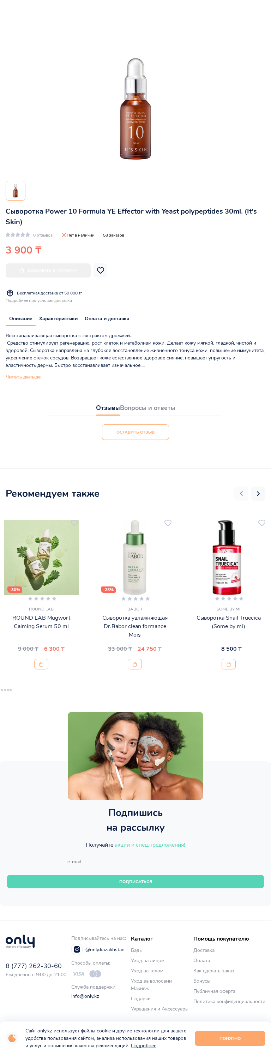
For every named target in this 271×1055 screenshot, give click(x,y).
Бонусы (201, 981)
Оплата (201, 960)
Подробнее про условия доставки (39, 300)
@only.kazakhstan (105, 949)
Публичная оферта (214, 991)
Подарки (141, 998)
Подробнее (143, 1045)
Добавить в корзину (52, 270)
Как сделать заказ (213, 970)
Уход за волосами (151, 981)
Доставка (204, 950)
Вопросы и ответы (147, 408)
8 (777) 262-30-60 (34, 966)
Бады (137, 950)
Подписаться (135, 881)
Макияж (140, 988)
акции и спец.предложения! (150, 845)
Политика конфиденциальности (229, 1001)
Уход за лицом (147, 960)
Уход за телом (147, 970)
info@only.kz (85, 996)
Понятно (230, 1038)
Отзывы (108, 408)
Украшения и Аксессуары (159, 1009)
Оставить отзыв (135, 432)
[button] (241, 494)
